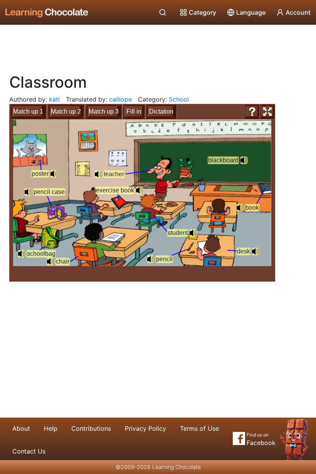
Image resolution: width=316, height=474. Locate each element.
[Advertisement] (158, 46)
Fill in (133, 111)
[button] (21, 254)
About (21, 428)
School (179, 99)
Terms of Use (199, 428)
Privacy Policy (145, 428)
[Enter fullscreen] (267, 111)
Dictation (161, 111)
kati (54, 99)
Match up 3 (104, 111)
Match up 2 (66, 111)
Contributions (91, 428)
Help (50, 428)
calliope (120, 99)
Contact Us (28, 451)
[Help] (252, 111)
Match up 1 (28, 111)
